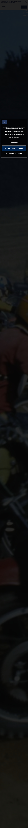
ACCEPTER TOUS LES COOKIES (14, 148)
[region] (14, 138)
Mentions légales (16, 137)
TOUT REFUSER (14, 142)
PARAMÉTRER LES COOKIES (14, 153)
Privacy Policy (11, 137)
